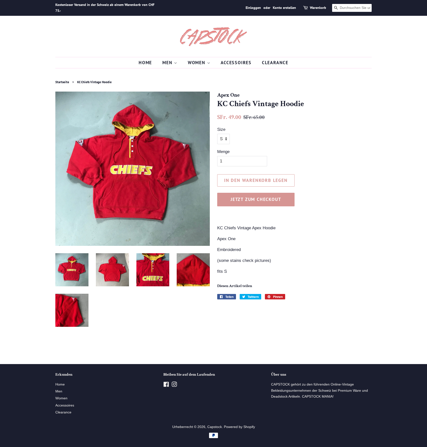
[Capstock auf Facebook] (166, 385)
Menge (223, 151)
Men (168, 62)
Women (197, 62)
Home (145, 62)
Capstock (214, 427)
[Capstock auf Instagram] (174, 385)
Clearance (275, 62)
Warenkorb (318, 7)
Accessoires (236, 62)
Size (221, 129)
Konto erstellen (284, 7)
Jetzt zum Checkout (256, 199)
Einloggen (253, 7)
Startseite (62, 82)
